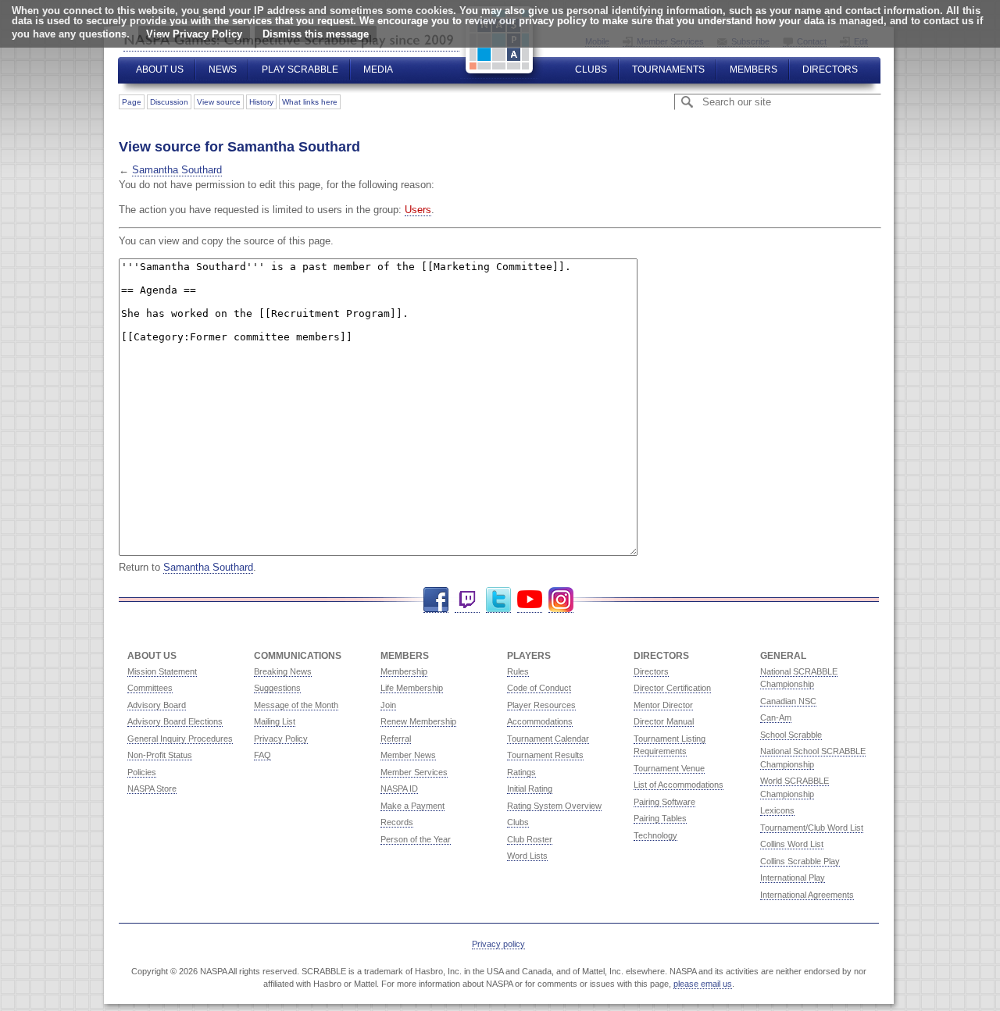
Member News (408, 755)
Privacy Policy (281, 738)
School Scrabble (791, 734)
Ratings (521, 772)
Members (753, 69)
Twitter (498, 600)
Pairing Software (664, 801)
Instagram (560, 600)
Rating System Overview (554, 805)
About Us (160, 69)
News (223, 69)
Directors (830, 69)
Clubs (591, 69)
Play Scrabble (300, 69)
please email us (702, 983)
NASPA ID (399, 788)
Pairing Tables (660, 818)
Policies (141, 772)
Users (418, 209)
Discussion (169, 102)
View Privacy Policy (194, 34)
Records (396, 822)
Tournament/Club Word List (811, 827)
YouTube (529, 600)
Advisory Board (156, 705)
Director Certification (672, 687)
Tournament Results (545, 755)
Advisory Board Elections (175, 721)
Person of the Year (415, 839)
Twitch (467, 600)
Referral (395, 738)
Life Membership (411, 687)
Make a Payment (412, 805)
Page (131, 102)
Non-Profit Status (159, 755)
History (261, 102)
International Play (792, 877)
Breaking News (283, 671)
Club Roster (529, 839)
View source (219, 102)
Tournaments (668, 69)
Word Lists (527, 855)
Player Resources (541, 705)
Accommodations (540, 721)
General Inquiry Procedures (180, 738)
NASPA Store (152, 788)
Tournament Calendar (548, 738)
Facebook (435, 600)
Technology (655, 835)
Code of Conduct (539, 687)
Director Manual (664, 721)
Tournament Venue (669, 768)
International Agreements (807, 894)
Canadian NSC (788, 701)
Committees (150, 687)
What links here (310, 102)
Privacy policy (498, 944)
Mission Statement (162, 671)
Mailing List (274, 721)
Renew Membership (418, 721)
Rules (518, 671)
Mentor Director (663, 705)
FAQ (262, 755)
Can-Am (775, 717)
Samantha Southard (177, 170)
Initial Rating (529, 788)
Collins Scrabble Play (800, 861)
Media (378, 69)
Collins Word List (791, 844)
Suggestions (277, 687)
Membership (403, 671)
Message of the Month (296, 705)
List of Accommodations (678, 784)
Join (388, 705)
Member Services (414, 772)
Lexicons (777, 810)
